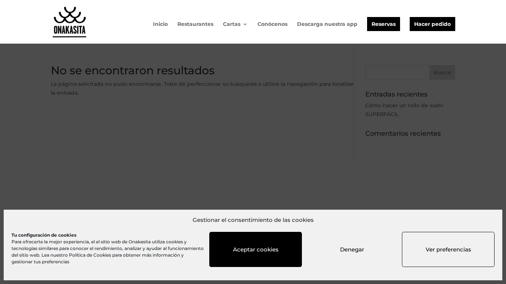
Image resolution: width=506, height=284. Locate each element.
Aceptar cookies (256, 249)
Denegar (352, 249)
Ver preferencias (448, 249)
